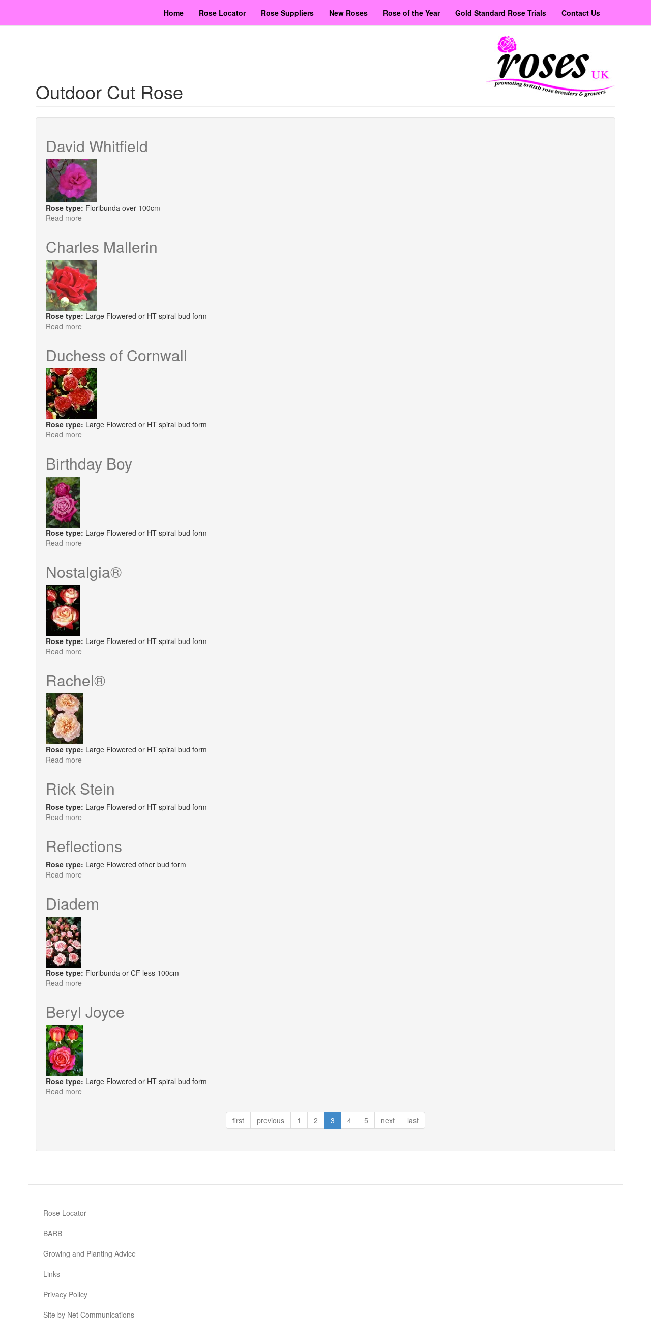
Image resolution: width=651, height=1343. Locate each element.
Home (174, 13)
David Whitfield (97, 146)
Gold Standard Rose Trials (500, 13)
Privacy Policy (65, 1294)
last (413, 1120)
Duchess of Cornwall (116, 355)
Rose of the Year (411, 13)
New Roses (348, 13)
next (388, 1120)
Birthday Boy (89, 463)
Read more (64, 218)
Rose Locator (222, 13)
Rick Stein (80, 788)
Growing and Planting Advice (89, 1253)
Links (51, 1274)
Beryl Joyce (85, 1012)
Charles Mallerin (102, 246)
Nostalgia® (84, 571)
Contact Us (580, 13)
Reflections (84, 846)
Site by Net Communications (88, 1314)
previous (270, 1120)
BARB (52, 1233)
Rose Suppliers (287, 13)
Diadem (72, 903)
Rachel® (75, 680)
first (238, 1120)
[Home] (550, 66)
